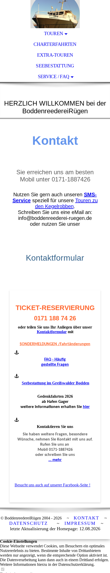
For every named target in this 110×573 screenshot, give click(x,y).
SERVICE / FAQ (53, 76)
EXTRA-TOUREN (55, 55)
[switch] (2, 569)
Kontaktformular (52, 332)
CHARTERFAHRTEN (55, 44)
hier (86, 407)
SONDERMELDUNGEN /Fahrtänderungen (55, 344)
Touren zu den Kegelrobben (66, 203)
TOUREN (53, 33)
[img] (55, 14)
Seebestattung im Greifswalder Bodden (55, 383)
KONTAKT (86, 517)
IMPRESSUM (80, 523)
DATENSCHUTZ (28, 523)
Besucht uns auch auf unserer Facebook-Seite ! (52, 485)
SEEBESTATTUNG (55, 65)
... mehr (55, 460)
